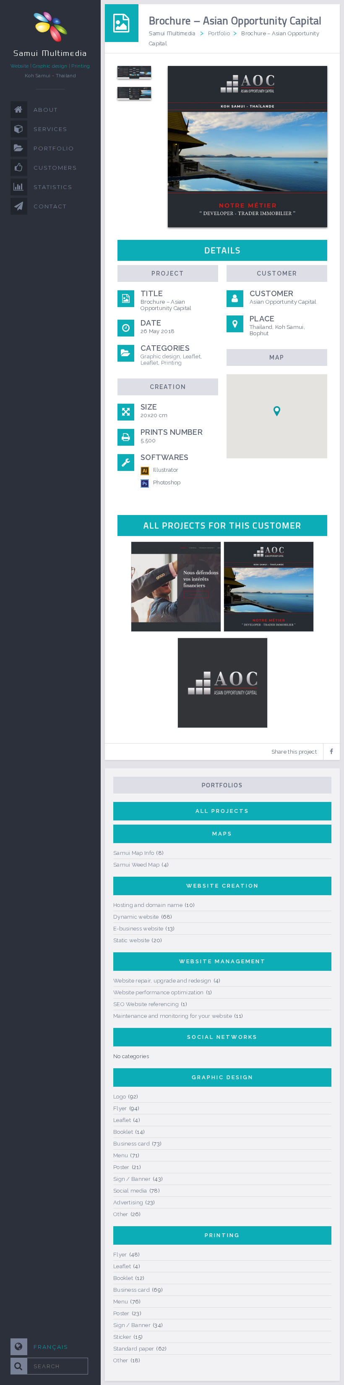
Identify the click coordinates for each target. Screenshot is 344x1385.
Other (120, 1214)
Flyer (120, 1108)
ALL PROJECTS (222, 811)
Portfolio (219, 33)
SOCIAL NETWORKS (222, 1037)
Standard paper (133, 1349)
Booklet (123, 1132)
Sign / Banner (132, 1179)
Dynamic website (136, 917)
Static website (131, 940)
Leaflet (192, 356)
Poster (121, 1167)
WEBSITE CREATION (222, 886)
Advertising (128, 1202)
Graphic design (160, 356)
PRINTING (222, 1235)
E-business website (138, 928)
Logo (119, 1096)
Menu (120, 1155)
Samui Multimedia (172, 33)
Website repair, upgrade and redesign (162, 981)
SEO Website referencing (146, 1004)
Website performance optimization (158, 992)
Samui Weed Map (136, 865)
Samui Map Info (133, 853)
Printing (171, 363)
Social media (130, 1191)
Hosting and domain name (147, 905)
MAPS (222, 833)
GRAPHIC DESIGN (222, 1077)
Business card (131, 1144)
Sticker (122, 1337)
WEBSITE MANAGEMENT (222, 961)
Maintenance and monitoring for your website (172, 1016)
